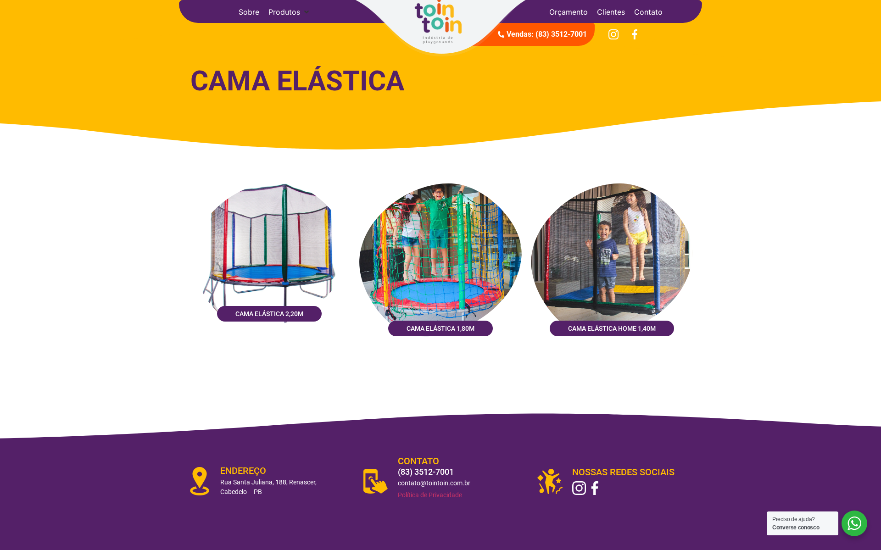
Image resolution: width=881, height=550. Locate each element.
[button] (289, 12)
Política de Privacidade (430, 495)
